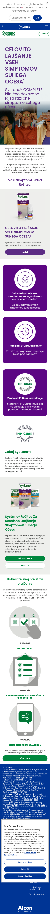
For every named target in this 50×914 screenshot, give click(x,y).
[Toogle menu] (46, 27)
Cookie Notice (30, 853)
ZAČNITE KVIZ (25, 758)
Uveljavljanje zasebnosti (35, 888)
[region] (25, 850)
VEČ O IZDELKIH (25, 558)
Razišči (44, 34)
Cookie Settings (25, 862)
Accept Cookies (25, 876)
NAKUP (25, 252)
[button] (20, 18)
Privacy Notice (10, 855)
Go (37, 17)
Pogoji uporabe (36, 894)
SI (2, 27)
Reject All (25, 869)
